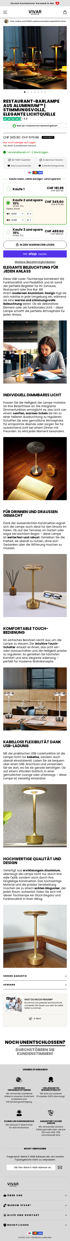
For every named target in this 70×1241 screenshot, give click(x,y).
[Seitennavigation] (5, 12)
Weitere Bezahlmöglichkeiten (35, 262)
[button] (35, 189)
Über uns (15, 1195)
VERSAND (9, 984)
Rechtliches (18, 1225)
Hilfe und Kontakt (23, 1215)
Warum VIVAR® (19, 1205)
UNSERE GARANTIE (15, 976)
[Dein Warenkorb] (64, 12)
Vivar (28, 1237)
